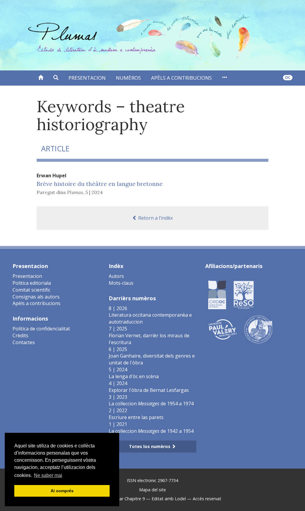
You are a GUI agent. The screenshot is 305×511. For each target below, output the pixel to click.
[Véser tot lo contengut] (224, 77)
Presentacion (87, 77)
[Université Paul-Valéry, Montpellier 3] (222, 329)
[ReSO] (243, 294)
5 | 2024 (94, 192)
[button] (56, 77)
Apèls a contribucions (181, 77)
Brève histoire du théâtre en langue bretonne (100, 183)
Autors (116, 276)
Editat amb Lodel (169, 498)
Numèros (128, 77)
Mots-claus (121, 283)
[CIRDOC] (217, 294)
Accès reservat (207, 498)
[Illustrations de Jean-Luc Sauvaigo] (258, 329)
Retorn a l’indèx (155, 218)
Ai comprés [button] (62, 490)
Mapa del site (152, 489)
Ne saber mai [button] (48, 475)
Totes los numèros (150, 446)
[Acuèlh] (41, 77)
